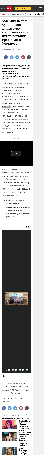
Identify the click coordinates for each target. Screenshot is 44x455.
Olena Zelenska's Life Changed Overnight (24, 451)
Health (25, 14)
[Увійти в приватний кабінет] (34, 8)
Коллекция (6, 401)
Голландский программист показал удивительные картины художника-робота (18, 210)
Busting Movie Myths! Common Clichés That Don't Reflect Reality (24, 425)
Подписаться (22, 8)
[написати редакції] (23, 57)
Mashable (6, 106)
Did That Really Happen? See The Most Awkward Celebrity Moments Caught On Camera (25, 439)
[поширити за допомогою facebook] (6, 57)
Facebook (25, 389)
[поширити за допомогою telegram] (17, 57)
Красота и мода (14, 14)
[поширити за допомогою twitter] (12, 57)
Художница (23, 398)
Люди (31, 14)
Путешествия (12, 398)
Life (3, 14)
